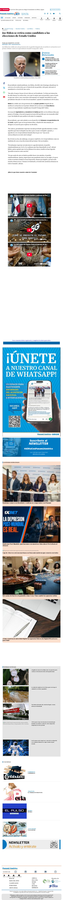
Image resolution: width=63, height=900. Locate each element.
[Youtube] (54, 13)
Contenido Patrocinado (11, 462)
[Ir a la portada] (7, 14)
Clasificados (13, 883)
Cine (33, 884)
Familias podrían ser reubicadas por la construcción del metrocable (51, 66)
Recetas (34, 886)
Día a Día (35, 880)
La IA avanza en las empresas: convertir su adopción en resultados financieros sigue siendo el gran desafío (44, 742)
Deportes (34, 17)
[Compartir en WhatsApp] (4, 93)
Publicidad (13, 885)
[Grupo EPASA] (53, 887)
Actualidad (7, 17)
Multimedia (25, 20)
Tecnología (18, 20)
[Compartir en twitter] (4, 88)
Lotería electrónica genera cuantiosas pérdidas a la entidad (51, 72)
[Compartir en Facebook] (4, 83)
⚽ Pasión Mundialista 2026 (7, 20)
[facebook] (47, 13)
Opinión (14, 17)
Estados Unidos (20, 29)
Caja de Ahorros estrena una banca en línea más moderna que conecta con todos (30, 553)
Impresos (35, 888)
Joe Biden (30, 29)
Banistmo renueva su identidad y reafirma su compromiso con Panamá (27, 503)
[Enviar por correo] (4, 97)
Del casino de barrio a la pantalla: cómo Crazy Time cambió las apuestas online (30, 596)
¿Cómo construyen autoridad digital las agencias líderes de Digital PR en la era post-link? (30, 639)
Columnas (7, 762)
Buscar (11, 878)
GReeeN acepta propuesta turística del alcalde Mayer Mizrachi (52, 59)
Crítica (34, 878)
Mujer (34, 882)
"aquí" (41, 898)
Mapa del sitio (14, 881)
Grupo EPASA (13, 888)
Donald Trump (9, 29)
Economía (20, 17)
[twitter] (50, 13)
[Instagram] (44, 13)
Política (37, 29)
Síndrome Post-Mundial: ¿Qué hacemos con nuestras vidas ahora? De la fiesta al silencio (30, 545)
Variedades (27, 17)
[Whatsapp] (15, 872)
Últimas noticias (9, 667)
